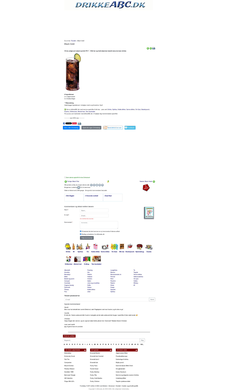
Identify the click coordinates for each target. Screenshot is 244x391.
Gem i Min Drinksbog (71, 128)
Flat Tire (66, 359)
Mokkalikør (67, 353)
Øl (134, 285)
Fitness (66, 289)
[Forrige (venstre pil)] (147, 48)
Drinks (110, 109)
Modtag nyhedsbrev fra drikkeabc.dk (93, 234)
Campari (67, 281)
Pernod (112, 277)
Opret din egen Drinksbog (91, 128)
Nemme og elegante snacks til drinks (127, 375)
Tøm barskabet (90, 111)
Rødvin (112, 283)
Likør (88, 291)
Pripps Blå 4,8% (69, 381)
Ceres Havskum (121, 372)
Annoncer (112, 386)
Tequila (136, 272)
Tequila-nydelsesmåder (123, 381)
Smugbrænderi (120, 369)
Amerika (67, 272)
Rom (112, 279)
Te (134, 270)
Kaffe (89, 285)
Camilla (66, 313)
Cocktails (67, 283)
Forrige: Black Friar (73, 181)
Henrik (66, 307)
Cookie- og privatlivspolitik (130, 386)
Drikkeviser (73, 111)
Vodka (135, 281)
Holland (89, 277)
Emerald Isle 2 (94, 359)
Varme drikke (130, 109)
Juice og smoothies (93, 283)
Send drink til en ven (114, 128)
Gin (88, 272)
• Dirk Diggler (69, 196)
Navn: (66, 210)
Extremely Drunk (69, 356)
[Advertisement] (109, 24)
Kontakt (118, 386)
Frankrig (89, 270)
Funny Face (93, 366)
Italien (89, 281)
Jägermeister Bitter (122, 353)
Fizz (65, 291)
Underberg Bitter (121, 378)
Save (75, 123)
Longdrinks (113, 270)
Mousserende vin (115, 274)
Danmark (67, 287)
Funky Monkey (94, 372)
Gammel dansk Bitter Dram (124, 366)
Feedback (131, 128)
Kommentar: (68, 222)
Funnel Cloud (94, 369)
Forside (73, 41)
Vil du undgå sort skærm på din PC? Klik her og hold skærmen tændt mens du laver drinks (95, 51)
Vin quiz (136, 279)
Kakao (89, 287)
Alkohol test (81, 111)
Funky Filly (93, 375)
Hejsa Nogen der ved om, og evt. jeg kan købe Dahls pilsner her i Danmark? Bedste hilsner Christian (95, 321)
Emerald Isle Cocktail (96, 356)
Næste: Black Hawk (146, 181)
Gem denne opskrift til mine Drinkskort (78, 177)
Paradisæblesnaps (121, 356)
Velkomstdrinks (138, 277)
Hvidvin (89, 279)
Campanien (67, 362)
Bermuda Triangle (69, 375)
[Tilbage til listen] (108, 181)
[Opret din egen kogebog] (149, 213)
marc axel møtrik (69, 324)
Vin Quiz (138, 109)
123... (142, 344)
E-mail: (66, 215)
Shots (112, 285)
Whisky (136, 283)
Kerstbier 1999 (68, 372)
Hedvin (89, 274)
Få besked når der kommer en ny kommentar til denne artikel (101, 231)
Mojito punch (120, 362)
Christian (67, 319)
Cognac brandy (69, 285)
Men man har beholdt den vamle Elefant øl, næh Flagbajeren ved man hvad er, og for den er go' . (94, 309)
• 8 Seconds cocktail (91, 196)
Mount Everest (68, 366)
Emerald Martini (95, 353)
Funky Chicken (94, 381)
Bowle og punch (69, 279)
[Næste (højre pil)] (150, 48)
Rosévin (113, 281)
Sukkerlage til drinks (122, 359)
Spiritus (114, 109)
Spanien (113, 289)
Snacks (66, 111)
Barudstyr (67, 274)
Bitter (66, 277)
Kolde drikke (122, 109)
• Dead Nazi (108, 196)
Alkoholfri (67, 270)
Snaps (112, 287)
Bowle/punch (145, 109)
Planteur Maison (69, 369)
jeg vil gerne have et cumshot (73, 326)
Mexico (112, 272)
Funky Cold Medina (96, 378)
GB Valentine (68, 378)
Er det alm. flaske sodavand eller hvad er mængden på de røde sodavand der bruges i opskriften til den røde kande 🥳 (101, 315)
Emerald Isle (94, 362)
